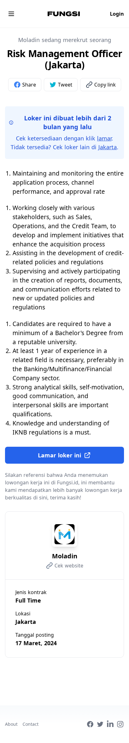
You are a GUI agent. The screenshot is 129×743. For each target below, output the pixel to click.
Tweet (65, 84)
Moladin (64, 556)
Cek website (68, 565)
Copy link (105, 84)
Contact (31, 724)
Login (117, 13)
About (11, 724)
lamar (104, 138)
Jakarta (107, 147)
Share (29, 84)
